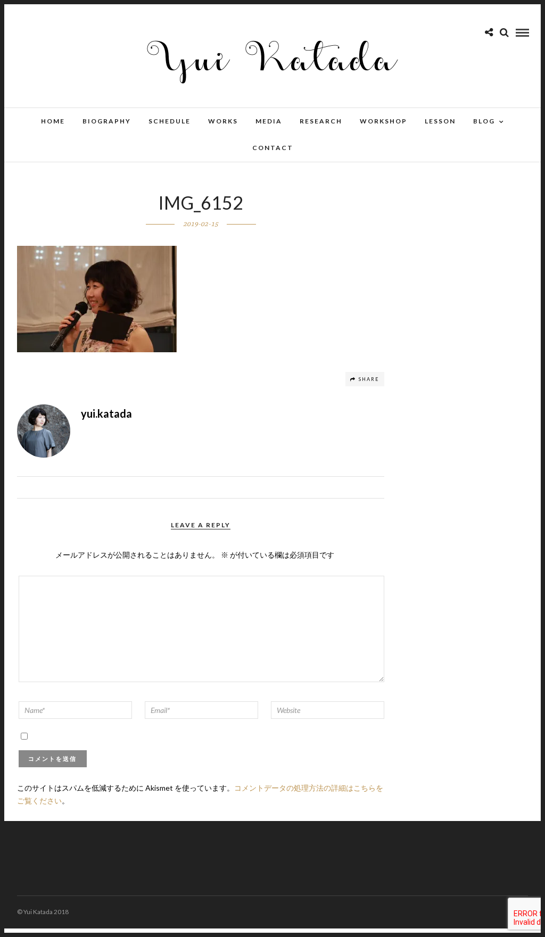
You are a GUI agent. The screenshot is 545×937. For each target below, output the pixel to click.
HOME (53, 121)
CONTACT (272, 148)
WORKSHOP (383, 121)
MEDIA (268, 121)
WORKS (223, 121)
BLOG (484, 121)
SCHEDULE (169, 121)
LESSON (440, 121)
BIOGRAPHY (106, 121)
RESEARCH (321, 121)
